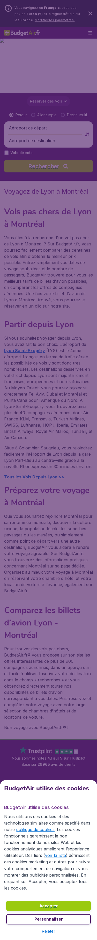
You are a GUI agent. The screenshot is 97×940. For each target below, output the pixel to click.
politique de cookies (35, 829)
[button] (48, 931)
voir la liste (55, 855)
